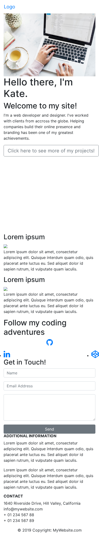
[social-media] (7, 355)
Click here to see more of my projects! (51, 151)
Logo (9, 7)
